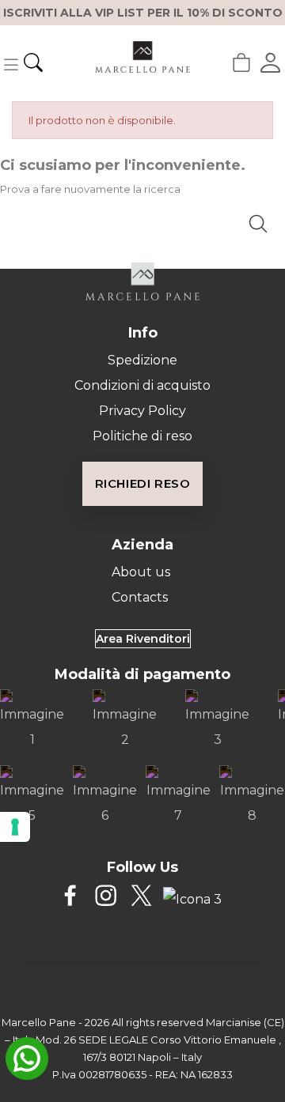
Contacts (140, 597)
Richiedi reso (143, 483)
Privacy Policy (142, 410)
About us (141, 571)
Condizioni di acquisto (142, 385)
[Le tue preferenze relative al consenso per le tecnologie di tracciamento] (15, 827)
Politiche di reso (142, 435)
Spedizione (142, 360)
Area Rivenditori (143, 639)
